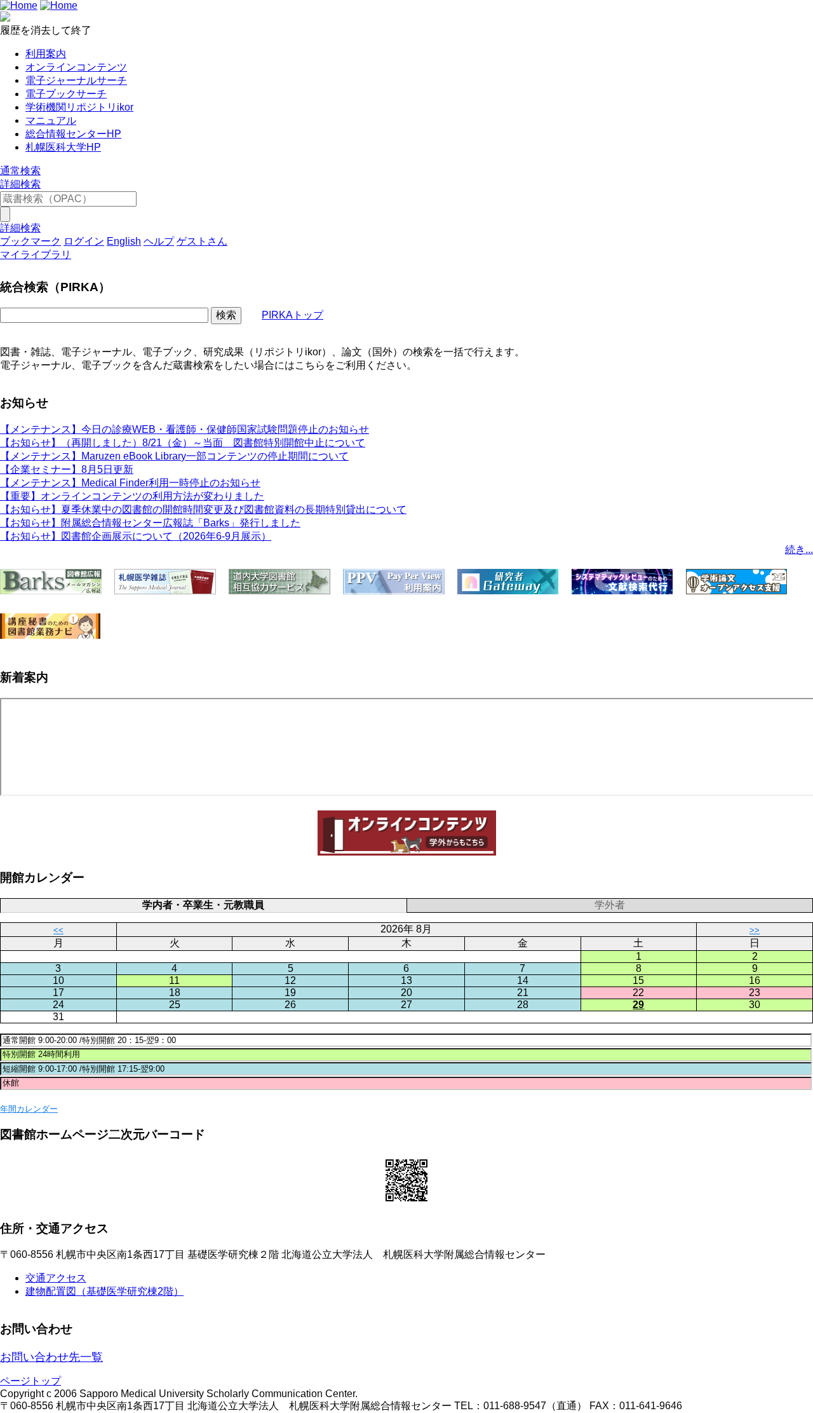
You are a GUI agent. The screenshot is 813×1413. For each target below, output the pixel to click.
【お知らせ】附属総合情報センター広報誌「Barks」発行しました (150, 522)
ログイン (84, 241)
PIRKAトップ (292, 315)
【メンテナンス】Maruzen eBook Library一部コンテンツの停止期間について (174, 456)
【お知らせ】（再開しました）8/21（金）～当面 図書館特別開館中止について (182, 442)
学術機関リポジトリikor (79, 107)
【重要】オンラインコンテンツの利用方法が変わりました (132, 496)
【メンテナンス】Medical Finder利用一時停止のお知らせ (130, 482)
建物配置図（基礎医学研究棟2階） (104, 1291)
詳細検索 (20, 184)
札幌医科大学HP (63, 147)
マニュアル (50, 120)
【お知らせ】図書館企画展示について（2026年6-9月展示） (135, 536)
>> (754, 930)
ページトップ (30, 1380)
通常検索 (20, 170)
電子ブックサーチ (66, 93)
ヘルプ (159, 241)
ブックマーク (30, 241)
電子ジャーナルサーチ (76, 80)
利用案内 (45, 53)
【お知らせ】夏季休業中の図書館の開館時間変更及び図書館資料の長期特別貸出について (203, 509)
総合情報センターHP (73, 133)
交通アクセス (55, 1278)
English (124, 241)
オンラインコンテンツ (76, 67)
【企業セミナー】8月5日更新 (66, 469)
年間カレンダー (29, 1109)
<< (58, 930)
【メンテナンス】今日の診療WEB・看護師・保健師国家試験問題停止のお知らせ (184, 429)
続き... (799, 549)
